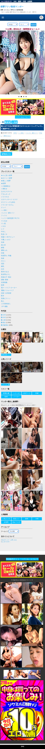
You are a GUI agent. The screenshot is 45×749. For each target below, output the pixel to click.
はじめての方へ (5, 541)
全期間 (29, 1)
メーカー (16, 396)
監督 (6, 396)
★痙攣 (3, 183)
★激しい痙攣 (5, 181)
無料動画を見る (6, 154)
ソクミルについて (22, 117)
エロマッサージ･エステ (9, 199)
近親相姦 (4, 282)
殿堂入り (16, 519)
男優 (37, 393)
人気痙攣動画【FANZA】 (22, 669)
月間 (24, 1)
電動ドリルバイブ (7, 290)
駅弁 (2, 296)
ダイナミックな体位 (8, 202)
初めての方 (16, 522)
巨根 (2, 253)
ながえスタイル (6, 191)
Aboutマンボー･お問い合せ (9, 540)
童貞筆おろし (5, 274)
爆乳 (2, 266)
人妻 (4, 320)
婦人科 (3, 245)
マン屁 (3, 223)
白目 (2, 269)
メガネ (3, 226)
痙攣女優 (6, 393)
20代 (15, 133)
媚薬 (2, 247)
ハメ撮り (21, 133)
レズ (2, 229)
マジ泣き (4, 221)
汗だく (3, 261)
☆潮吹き (4, 189)
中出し (3, 231)
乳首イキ (4, 234)
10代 (4, 315)
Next (42, 61)
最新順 (7, 122)
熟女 (4, 322)
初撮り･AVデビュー (8, 237)
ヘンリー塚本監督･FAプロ (10, 218)
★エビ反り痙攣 (6, 175)
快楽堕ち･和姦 (6, 255)
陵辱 (2, 285)
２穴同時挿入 (5, 304)
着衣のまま (7, 136)
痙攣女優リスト (6, 354)
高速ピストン (5, 298)
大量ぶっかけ (5, 239)
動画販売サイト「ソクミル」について (22, 559)
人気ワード (27, 393)
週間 (19, 1)
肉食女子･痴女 (6, 277)
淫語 (2, 263)
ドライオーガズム (7, 205)
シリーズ (16, 393)
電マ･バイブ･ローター (9, 288)
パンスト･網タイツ (32, 133)
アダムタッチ (5, 194)
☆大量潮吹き (5, 186)
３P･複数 (4, 306)
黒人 (2, 301)
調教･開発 (4, 279)
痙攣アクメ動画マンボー (12, 6)
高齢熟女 (6, 325)
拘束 (2, 258)
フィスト (4, 215)
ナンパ (3, 207)
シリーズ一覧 (5, 384)
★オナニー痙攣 (6, 178)
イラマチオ (5, 197)
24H (15, 1)
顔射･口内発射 (6, 293)
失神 (2, 242)
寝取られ (4, 250)
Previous (2, 61)
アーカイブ (4, 531)
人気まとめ (6, 519)
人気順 (14, 122)
